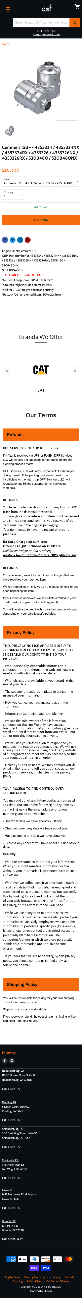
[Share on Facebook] (5, 240)
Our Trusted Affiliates (57, 1281)
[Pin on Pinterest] (28, 240)
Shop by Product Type (36, 1277)
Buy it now (41, 220)
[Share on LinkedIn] (20, 240)
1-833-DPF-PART (47, 30)
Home (6, 44)
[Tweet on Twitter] (13, 240)
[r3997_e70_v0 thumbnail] (10, 131)
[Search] (74, 22)
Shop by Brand (12, 1277)
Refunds (69, 1277)
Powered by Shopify (41, 1290)
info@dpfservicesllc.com (46, 34)
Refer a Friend (34, 1281)
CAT (41, 390)
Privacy (57, 1277)
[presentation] (7, 370)
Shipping (17, 1281)
